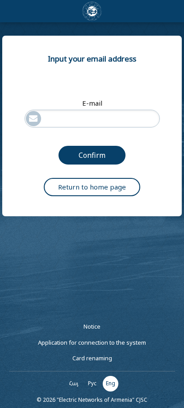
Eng (110, 383)
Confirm (92, 155)
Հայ (74, 383)
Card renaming (92, 358)
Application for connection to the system (92, 342)
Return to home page (92, 186)
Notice (92, 326)
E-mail (92, 103)
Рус (92, 383)
